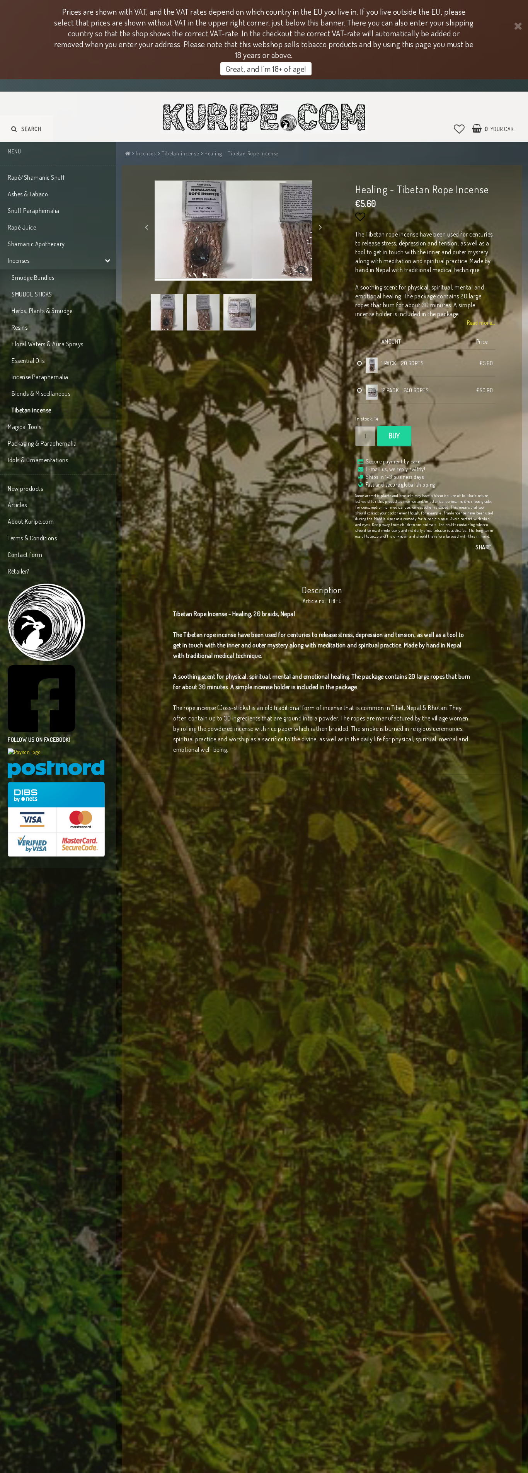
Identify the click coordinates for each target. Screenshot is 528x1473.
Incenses (18, 260)
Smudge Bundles (33, 277)
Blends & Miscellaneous (41, 393)
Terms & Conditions (32, 538)
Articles (17, 505)
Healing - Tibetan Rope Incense (241, 153)
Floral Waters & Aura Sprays (47, 344)
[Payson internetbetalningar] (24, 752)
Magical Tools (24, 427)
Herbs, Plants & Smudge (42, 311)
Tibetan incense (31, 410)
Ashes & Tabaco (28, 194)
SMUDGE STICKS (32, 294)
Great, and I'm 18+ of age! (266, 68)
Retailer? (18, 571)
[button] (459, 128)
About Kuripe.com (31, 521)
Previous (146, 227)
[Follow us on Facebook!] (41, 698)
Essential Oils (28, 360)
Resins (19, 327)
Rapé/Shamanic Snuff (36, 177)
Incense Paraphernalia (40, 377)
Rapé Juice (22, 227)
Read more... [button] (481, 322)
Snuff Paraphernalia (34, 211)
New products (25, 488)
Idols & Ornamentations (38, 460)
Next (320, 227)
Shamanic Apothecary (36, 244)
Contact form (25, 555)
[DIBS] (56, 819)
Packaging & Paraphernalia (42, 443)
